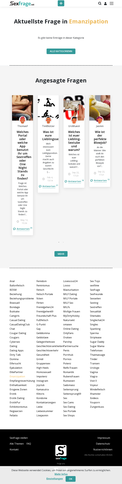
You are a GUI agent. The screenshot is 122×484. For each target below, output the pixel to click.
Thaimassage (97, 354)
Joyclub (40, 385)
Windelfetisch (97, 389)
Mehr (61, 254)
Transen (95, 363)
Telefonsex (96, 350)
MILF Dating (70, 294)
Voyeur (94, 385)
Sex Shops (69, 415)
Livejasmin (42, 415)
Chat (12, 328)
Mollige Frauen (71, 311)
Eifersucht (15, 363)
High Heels (42, 367)
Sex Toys (95, 281)
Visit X (93, 380)
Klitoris (40, 393)
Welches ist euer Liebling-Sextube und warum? (74, 141)
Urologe (94, 367)
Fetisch (40, 289)
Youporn (95, 402)
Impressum (103, 437)
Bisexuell (15, 302)
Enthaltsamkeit (18, 385)
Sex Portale (69, 411)
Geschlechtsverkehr (47, 350)
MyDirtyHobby (71, 315)
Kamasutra (42, 389)
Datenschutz (103, 443)
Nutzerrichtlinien (102, 449)
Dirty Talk (15, 354)
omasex (67, 324)
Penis (66, 350)
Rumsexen (69, 380)
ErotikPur (15, 402)
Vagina (94, 372)
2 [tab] (63, 242)
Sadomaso (69, 385)
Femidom (41, 281)
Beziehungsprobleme (21, 298)
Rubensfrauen (71, 376)
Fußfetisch (42, 320)
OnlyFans (68, 333)
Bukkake (14, 311)
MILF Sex (68, 302)
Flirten (40, 302)
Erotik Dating (17, 398)
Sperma (94, 333)
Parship (67, 341)
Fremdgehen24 (44, 307)
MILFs (66, 307)
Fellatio (14, 415)
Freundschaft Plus (46, 315)
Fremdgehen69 (44, 311)
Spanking (95, 328)
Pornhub (68, 354)
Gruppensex (43, 363)
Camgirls (14, 315)
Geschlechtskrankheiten (47, 346)
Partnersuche (70, 346)
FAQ (28, 443)
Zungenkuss (97, 406)
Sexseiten (95, 298)
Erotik (13, 393)
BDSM (13, 289)
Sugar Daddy (97, 341)
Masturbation (71, 289)
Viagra (93, 376)
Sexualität (95, 311)
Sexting (94, 302)
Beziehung (16, 294)
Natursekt (69, 320)
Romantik (68, 372)
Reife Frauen (70, 367)
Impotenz (41, 376)
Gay (38, 328)
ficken (39, 298)
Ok (70, 479)
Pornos (67, 359)
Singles (94, 324)
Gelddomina (43, 333)
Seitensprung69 (72, 393)
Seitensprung (70, 389)
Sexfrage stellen (19, 437)
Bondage (15, 307)
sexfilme (94, 285)
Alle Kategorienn (61, 51)
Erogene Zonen (18, 389)
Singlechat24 (97, 320)
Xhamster (95, 393)
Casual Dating (17, 320)
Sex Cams (68, 402)
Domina (14, 359)
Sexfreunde (96, 294)
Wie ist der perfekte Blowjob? (100, 137)
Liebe (39, 406)
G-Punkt (41, 324)
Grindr (40, 359)
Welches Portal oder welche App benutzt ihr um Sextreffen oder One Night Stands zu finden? (24, 155)
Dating (13, 346)
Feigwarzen (16, 411)
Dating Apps (17, 350)
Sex (65, 398)
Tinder (93, 359)
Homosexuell (43, 372)
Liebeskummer (44, 411)
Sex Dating (69, 406)
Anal (12, 281)
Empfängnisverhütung (21, 380)
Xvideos (94, 398)
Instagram (42, 380)
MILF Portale (70, 298)
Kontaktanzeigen (46, 402)
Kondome (41, 398)
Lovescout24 (70, 281)
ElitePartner (16, 372)
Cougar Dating (18, 333)
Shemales (95, 315)
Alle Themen (17, 443)
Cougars (14, 337)
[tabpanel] (22, 165)
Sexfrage (95, 289)
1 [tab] (58, 242)
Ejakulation (16, 367)
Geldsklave (42, 337)
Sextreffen (96, 307)
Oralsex (67, 337)
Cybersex (15, 341)
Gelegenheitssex (45, 341)
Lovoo (66, 285)
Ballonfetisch (17, 285)
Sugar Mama (97, 346)
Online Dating (71, 328)
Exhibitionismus (18, 406)
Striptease (95, 337)
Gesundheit (42, 354)
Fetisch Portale (44, 294)
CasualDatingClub (20, 324)
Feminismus (43, 285)
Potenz (67, 363)
